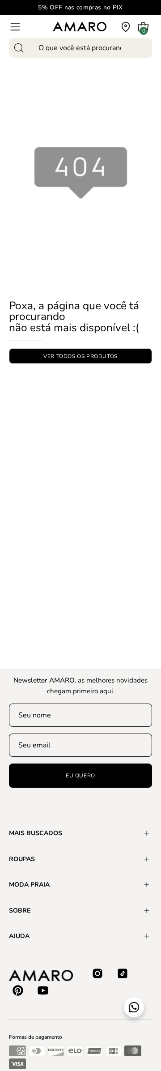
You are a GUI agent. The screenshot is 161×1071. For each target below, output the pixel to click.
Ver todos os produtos (80, 355)
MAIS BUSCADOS (35, 833)
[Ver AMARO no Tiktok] (122, 973)
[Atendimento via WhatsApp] (134, 1007)
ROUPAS (22, 859)
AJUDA (19, 936)
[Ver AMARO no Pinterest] (18, 990)
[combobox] (80, 48)
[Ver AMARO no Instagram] (97, 973)
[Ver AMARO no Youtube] (43, 990)
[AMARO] (79, 26)
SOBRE (19, 910)
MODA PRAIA (29, 884)
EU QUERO (80, 775)
